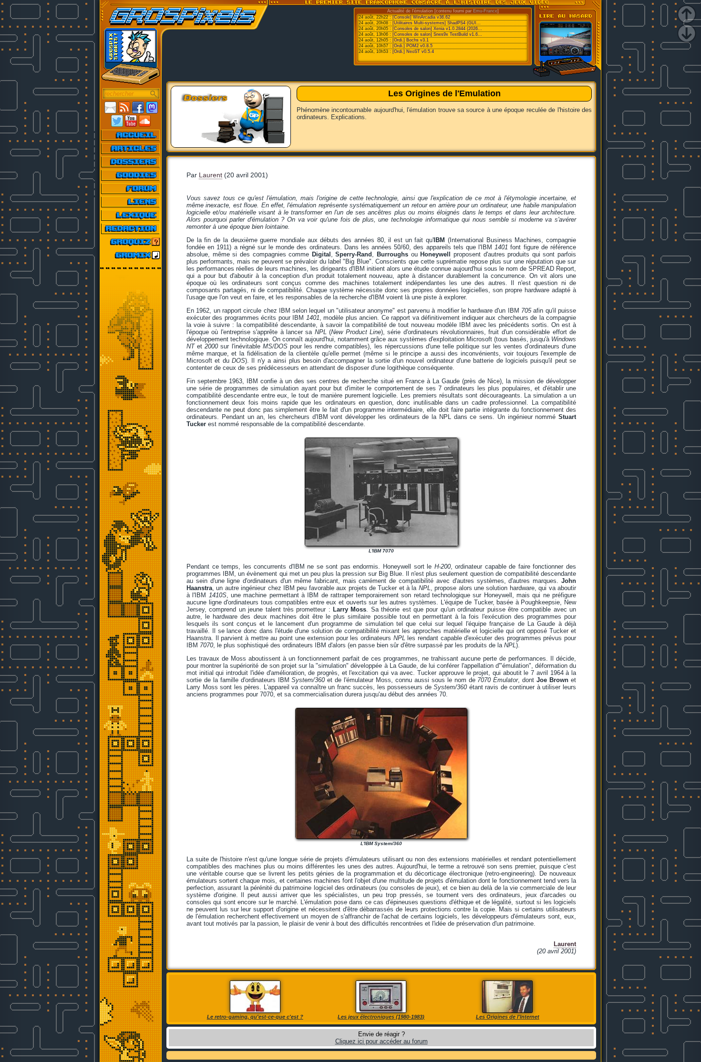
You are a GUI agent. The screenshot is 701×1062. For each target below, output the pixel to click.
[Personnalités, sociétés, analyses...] (131, 161)
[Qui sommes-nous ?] (131, 228)
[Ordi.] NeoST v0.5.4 (413, 51)
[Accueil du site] (131, 135)
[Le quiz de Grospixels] (131, 241)
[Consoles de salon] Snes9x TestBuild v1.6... (437, 34)
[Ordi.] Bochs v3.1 (410, 40)
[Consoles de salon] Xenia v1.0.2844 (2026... (437, 28)
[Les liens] (131, 201)
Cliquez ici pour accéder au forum (381, 1041)
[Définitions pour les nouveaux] (131, 215)
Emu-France (485, 11)
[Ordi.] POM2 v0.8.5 (412, 45)
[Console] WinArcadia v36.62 (421, 17)
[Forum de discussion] (131, 188)
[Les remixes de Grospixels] (131, 255)
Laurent (210, 175)
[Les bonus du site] (131, 175)
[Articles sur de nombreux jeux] (131, 148)
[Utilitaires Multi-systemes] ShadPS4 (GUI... (436, 22)
